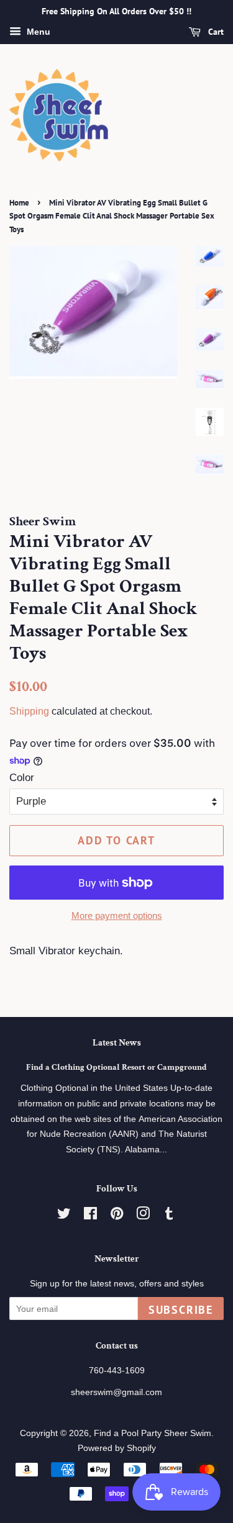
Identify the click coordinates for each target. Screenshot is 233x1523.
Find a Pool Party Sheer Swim (152, 1433)
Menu (37, 32)
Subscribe (180, 1310)
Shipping (29, 711)
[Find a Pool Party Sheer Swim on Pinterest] (117, 1216)
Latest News (117, 1043)
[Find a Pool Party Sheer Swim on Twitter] (64, 1216)
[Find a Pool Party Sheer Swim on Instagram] (143, 1216)
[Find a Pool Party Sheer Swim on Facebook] (90, 1216)
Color (21, 778)
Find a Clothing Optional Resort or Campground (116, 1067)
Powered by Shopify (117, 1448)
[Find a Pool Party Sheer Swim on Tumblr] (169, 1216)
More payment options (116, 915)
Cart (215, 31)
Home (19, 202)
